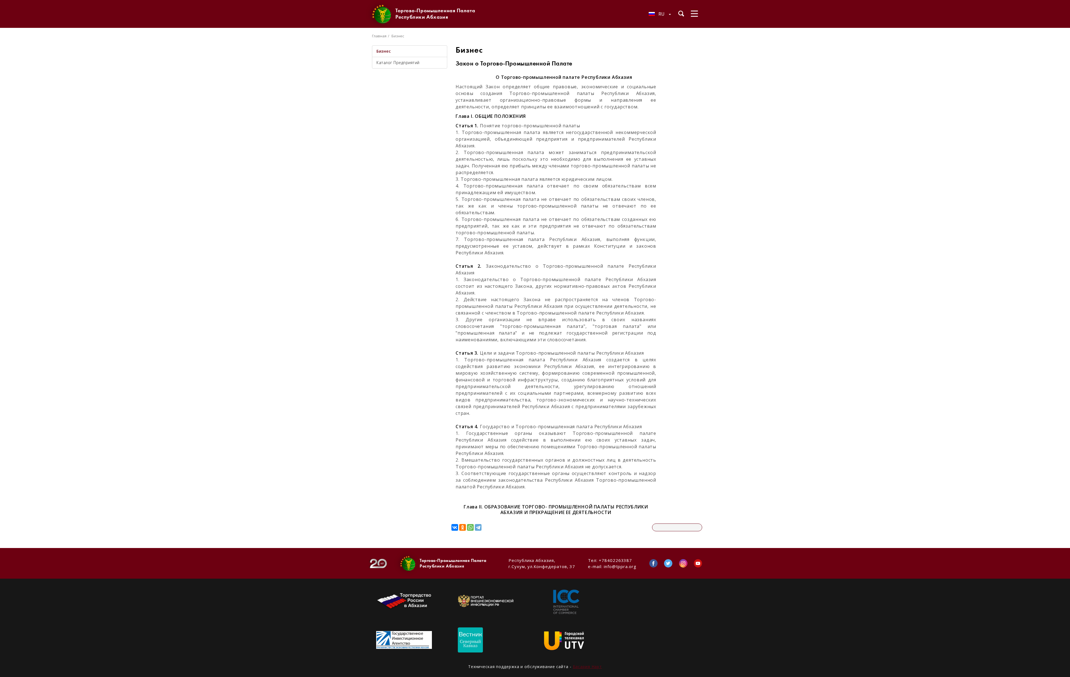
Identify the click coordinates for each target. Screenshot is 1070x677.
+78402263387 (615, 560)
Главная (379, 35)
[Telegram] (478, 527)
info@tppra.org (620, 566)
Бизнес (383, 51)
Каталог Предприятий (398, 62)
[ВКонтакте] (454, 527)
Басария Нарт (587, 666)
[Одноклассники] (462, 527)
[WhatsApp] (470, 527)
